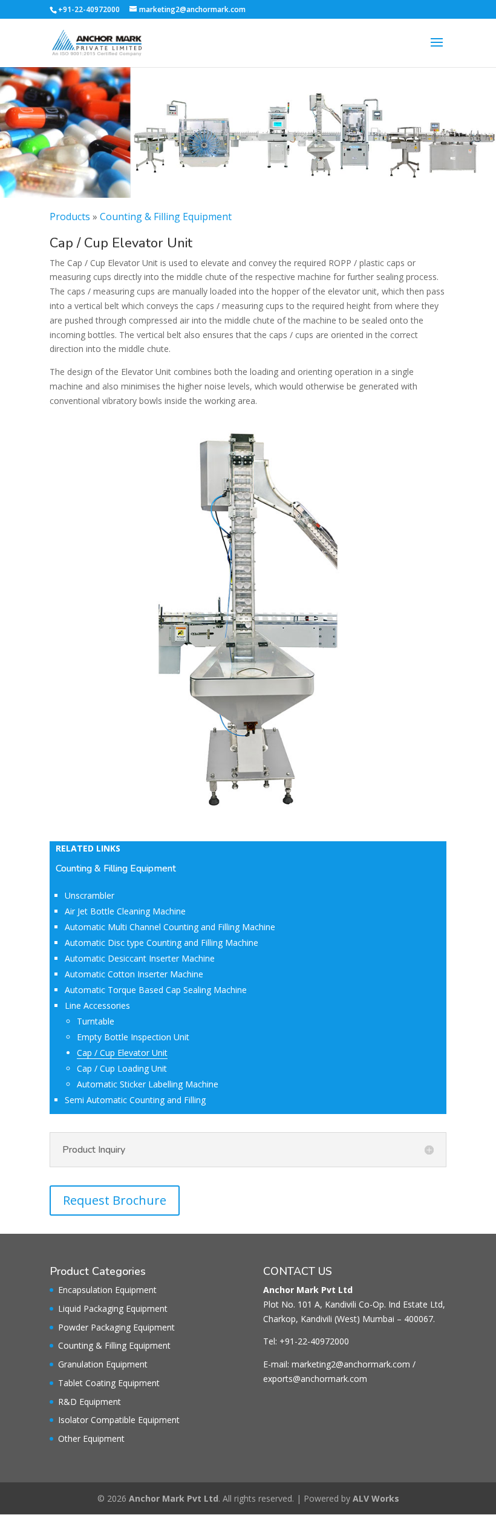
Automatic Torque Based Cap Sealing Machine (156, 989)
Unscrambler (89, 895)
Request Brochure (114, 1200)
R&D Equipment (89, 1401)
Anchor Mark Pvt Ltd (173, 1498)
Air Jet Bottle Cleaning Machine (125, 911)
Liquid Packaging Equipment (113, 1308)
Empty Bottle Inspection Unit (133, 1037)
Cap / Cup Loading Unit (122, 1068)
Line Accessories (97, 1005)
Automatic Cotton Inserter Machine (134, 974)
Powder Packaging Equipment (116, 1327)
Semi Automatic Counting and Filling (135, 1100)
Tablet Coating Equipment (109, 1383)
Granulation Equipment (103, 1364)
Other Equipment (91, 1438)
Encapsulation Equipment (107, 1289)
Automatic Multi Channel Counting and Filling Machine (170, 927)
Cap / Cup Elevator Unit (122, 1052)
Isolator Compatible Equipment (119, 1419)
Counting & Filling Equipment (166, 216)
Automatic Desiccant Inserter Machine (140, 958)
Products (70, 216)
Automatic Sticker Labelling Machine (147, 1084)
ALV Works (376, 1498)
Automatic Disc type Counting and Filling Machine (161, 942)
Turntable (95, 1021)
